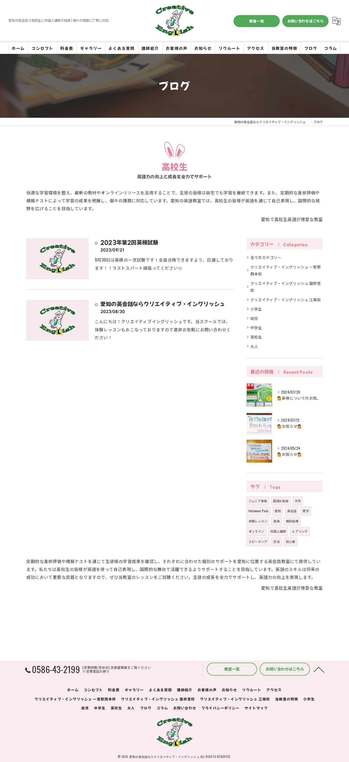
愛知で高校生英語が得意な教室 (292, 219)
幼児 (254, 318)
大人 (254, 346)
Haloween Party (259, 511)
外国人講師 (278, 531)
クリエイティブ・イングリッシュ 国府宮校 (285, 286)
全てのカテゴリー (266, 257)
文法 (276, 541)
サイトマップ (256, 707)
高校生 (256, 336)
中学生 (256, 327)
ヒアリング (300, 531)
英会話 (292, 511)
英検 (276, 521)
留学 (306, 511)
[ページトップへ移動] (319, 669)
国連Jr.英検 (280, 501)
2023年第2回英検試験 (129, 242)
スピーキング (258, 541)
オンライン (256, 531)
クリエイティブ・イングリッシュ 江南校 (285, 299)
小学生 (256, 309)
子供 (298, 501)
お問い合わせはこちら (305, 21)
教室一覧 (256, 21)
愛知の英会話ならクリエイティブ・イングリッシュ (162, 304)
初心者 (290, 541)
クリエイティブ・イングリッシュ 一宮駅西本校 (285, 270)
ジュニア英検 (258, 501)
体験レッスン (258, 521)
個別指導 (292, 521)
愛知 (278, 511)
